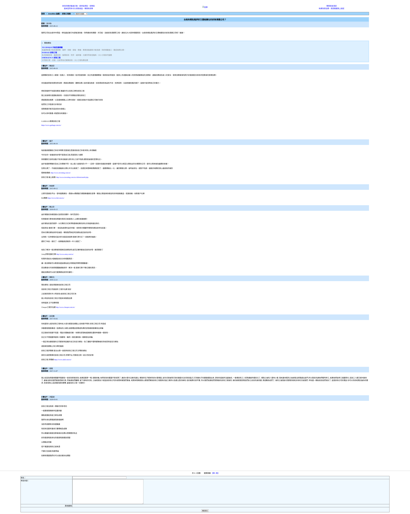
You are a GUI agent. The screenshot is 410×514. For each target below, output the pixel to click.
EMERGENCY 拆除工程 (51, 58)
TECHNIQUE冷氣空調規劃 (52, 47)
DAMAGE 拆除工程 (49, 52)
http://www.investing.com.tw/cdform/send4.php (72, 177)
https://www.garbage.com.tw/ (51, 125)
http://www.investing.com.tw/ (61, 173)
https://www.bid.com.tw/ (56, 198)
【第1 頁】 (215, 473)
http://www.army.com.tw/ (65, 254)
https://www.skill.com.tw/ (62, 360)
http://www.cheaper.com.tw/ (65, 307)
